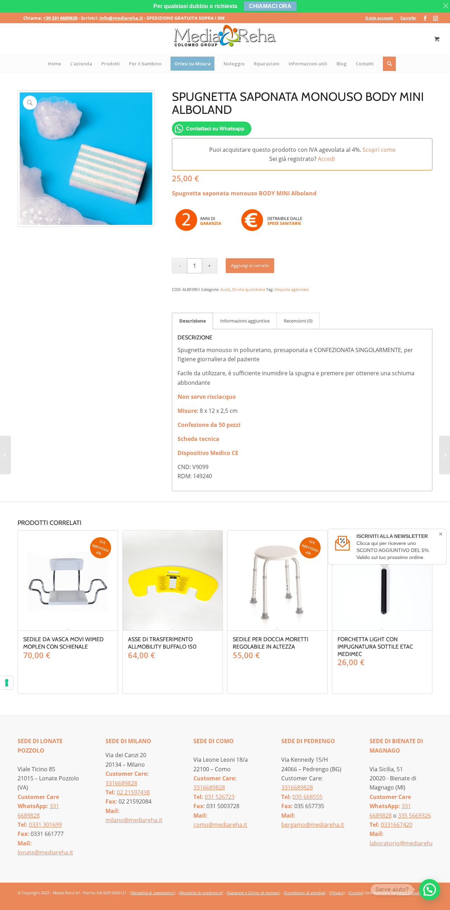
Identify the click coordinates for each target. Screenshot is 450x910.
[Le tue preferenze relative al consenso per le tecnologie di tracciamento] (6, 682)
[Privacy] (337, 892)
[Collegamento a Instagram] (435, 18)
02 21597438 (133, 792)
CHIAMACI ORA (270, 6)
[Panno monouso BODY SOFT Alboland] (444, 455)
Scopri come (379, 150)
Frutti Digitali (408, 892)
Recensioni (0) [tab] (298, 321)
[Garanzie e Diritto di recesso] (253, 892)
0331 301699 (45, 824)
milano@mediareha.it (133, 820)
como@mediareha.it (220, 824)
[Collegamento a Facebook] (425, 18)
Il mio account (379, 17)
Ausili (225, 289)
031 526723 (219, 797)
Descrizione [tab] (192, 321)
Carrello (408, 17)
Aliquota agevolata (292, 289)
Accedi (326, 159)
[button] (429, 889)
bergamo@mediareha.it (312, 824)
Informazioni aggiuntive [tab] (245, 321)
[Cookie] (356, 892)
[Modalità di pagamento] (152, 892)
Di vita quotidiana (248, 289)
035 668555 (307, 797)
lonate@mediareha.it (45, 852)
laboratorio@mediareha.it (403, 843)
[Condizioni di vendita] (305, 892)
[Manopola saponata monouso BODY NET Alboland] (5, 455)
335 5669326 (414, 815)
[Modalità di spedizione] (201, 892)
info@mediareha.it (121, 18)
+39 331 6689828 (60, 18)
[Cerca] (389, 63)
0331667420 (396, 824)
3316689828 (121, 783)
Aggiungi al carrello (250, 265)
